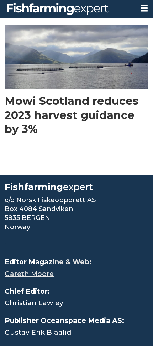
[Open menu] (144, 8)
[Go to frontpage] (67, 9)
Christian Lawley (34, 302)
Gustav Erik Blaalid (38, 332)
